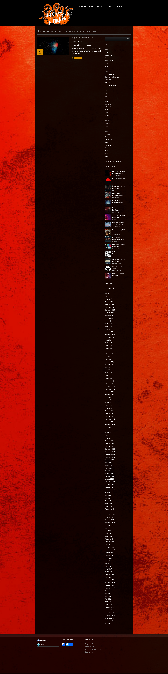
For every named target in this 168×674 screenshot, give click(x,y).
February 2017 (109, 574)
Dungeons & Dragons (112, 77)
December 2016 (110, 580)
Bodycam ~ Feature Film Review (118, 275)
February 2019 (109, 509)
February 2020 (110, 476)
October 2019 (109, 487)
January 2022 (109, 416)
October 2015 (109, 618)
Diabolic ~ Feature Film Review (118, 209)
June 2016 (108, 596)
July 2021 (108, 430)
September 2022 (110, 394)
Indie (106, 101)
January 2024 (109, 354)
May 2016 (108, 599)
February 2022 (109, 414)
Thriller (107, 148)
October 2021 (109, 422)
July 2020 (108, 463)
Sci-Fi (106, 137)
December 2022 (110, 386)
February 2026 (109, 304)
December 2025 (110, 310)
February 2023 (109, 381)
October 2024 (109, 332)
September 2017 (110, 555)
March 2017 (109, 572)
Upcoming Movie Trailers (113, 161)
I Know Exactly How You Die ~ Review (118, 224)
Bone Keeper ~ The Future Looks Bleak (118, 238)
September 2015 (110, 621)
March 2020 (109, 473)
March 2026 (109, 302)
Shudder (107, 142)
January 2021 (109, 446)
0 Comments (77, 37)
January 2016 (109, 610)
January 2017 (109, 577)
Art (106, 58)
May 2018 (108, 533)
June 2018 (108, 531)
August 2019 (109, 493)
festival (107, 82)
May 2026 (108, 296)
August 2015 (109, 623)
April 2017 (108, 569)
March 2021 (109, 441)
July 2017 (108, 561)
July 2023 (108, 367)
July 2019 (108, 495)
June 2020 (108, 465)
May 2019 (108, 501)
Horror (107, 99)
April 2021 (108, 438)
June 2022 (108, 403)
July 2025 (108, 321)
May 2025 (108, 324)
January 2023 (109, 384)
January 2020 (109, 479)
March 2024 (109, 348)
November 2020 (110, 452)
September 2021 (110, 424)
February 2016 (109, 607)
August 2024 (109, 337)
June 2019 (108, 498)
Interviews (108, 104)
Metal (107, 110)
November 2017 (110, 550)
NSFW (107, 121)
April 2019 (108, 503)
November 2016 (110, 583)
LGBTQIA (108, 107)
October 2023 (109, 362)
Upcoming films (110, 159)
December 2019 (110, 482)
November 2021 (110, 419)
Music (107, 112)
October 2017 (109, 553)
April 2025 (108, 326)
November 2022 (110, 389)
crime (107, 69)
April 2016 (108, 602)
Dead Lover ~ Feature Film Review (118, 245)
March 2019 (109, 506)
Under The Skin (77, 42)
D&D (106, 71)
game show (108, 88)
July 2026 (108, 291)
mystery (107, 115)
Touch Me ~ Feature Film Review (118, 216)
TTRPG (107, 156)
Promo (107, 126)
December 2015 (110, 613)
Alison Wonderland (80, 38)
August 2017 (109, 558)
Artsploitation (109, 61)
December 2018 (110, 514)
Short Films (108, 140)
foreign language (110, 85)
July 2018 (108, 528)
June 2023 (108, 370)
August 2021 (109, 427)
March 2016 (109, 604)
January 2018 (109, 544)
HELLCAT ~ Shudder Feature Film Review (118, 172)
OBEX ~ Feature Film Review (118, 253)
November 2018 (110, 517)
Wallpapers (100, 6)
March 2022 (109, 411)
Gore (106, 96)
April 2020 (108, 471)
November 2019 (110, 484)
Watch (111, 6)
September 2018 (110, 523)
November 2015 (110, 615)
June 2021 (108, 433)
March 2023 (109, 378)
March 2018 (109, 539)
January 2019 (109, 512)
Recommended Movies (84, 6)
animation (108, 55)
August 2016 (109, 591)
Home (119, 6)
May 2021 (108, 435)
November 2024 (110, 329)
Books (107, 63)
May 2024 (108, 343)
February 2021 (109, 443)
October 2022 (109, 392)
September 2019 (110, 490)
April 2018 (108, 536)
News (106, 118)
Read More (78, 58)
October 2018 (109, 520)
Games (107, 91)
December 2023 (110, 356)
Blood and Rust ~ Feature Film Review (118, 202)
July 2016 (108, 593)
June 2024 (108, 340)
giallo (107, 93)
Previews (107, 123)
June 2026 (108, 294)
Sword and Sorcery (111, 145)
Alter (106, 52)
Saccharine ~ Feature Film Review (118, 187)
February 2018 (109, 542)
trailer (107, 151)
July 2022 (108, 400)
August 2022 (109, 397)
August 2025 (109, 318)
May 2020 (108, 468)
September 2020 (110, 457)
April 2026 (108, 299)
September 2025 (110, 315)
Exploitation (109, 80)
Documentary (109, 74)
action (107, 50)
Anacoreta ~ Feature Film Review (118, 260)
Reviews (107, 134)
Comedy (107, 66)
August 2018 (109, 525)
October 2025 (109, 313)
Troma (107, 153)
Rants (107, 131)
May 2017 (108, 566)
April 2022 (108, 408)
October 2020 (110, 454)
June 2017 (108, 563)
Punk (106, 129)
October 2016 (109, 585)
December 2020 (110, 449)
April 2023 (108, 375)
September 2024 (110, 334)
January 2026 (109, 307)
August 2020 (109, 460)
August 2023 (109, 364)
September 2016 (110, 588)
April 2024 (108, 345)
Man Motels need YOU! (117, 267)
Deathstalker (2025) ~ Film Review (118, 231)
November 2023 (110, 359)
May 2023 (108, 373)
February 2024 (109, 351)
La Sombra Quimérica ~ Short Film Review (119, 180)
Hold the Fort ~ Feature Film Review (118, 194)
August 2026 (109, 288)
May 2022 (108, 405)
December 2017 (110, 547)
